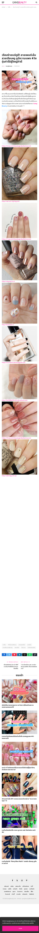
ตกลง (20, 928)
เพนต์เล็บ (17, 648)
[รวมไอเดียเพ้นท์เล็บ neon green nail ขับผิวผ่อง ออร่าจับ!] (19, 816)
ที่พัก (32, 891)
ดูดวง (14, 891)
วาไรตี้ (13, 894)
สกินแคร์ (6, 886)
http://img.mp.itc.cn (8, 281)
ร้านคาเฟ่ (7, 894)
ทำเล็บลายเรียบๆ (12, 645)
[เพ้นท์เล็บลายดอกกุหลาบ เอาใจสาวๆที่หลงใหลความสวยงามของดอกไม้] (19, 691)
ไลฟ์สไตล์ (31, 894)
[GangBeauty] (19, 2)
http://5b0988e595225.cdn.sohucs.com (14, 400)
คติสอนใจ (24, 894)
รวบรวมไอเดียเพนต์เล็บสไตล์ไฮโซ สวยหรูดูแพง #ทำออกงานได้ (18, 737)
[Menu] (3, 2)
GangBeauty (9, 66)
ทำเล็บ (20, 889)
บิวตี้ (32, 886)
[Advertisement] (19, 31)
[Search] (36, 2)
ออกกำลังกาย (7, 891)
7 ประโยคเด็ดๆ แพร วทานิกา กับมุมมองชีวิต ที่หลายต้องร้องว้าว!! (29, 667)
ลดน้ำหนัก (31, 889)
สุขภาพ (26, 889)
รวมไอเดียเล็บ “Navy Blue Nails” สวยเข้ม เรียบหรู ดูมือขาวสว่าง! (19, 862)
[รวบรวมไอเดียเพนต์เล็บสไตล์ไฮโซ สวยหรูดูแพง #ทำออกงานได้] (19, 722)
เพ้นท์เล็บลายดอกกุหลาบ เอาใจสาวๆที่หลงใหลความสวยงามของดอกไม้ (18, 706)
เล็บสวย (23, 648)
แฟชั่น (9, 889)
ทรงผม (4, 889)
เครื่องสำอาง (25, 886)
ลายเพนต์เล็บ (22, 645)
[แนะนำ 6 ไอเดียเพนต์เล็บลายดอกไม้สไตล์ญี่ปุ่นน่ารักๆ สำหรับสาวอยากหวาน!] (19, 753)
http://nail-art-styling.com (10, 201)
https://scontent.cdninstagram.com (13, 362)
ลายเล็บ (29, 645)
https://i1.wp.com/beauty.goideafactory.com (16, 239)
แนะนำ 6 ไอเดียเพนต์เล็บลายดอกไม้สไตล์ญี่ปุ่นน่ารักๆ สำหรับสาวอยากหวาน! (18, 769)
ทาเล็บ (4, 645)
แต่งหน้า (15, 889)
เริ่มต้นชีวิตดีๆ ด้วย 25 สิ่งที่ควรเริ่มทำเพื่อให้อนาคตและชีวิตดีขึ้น (11, 667)
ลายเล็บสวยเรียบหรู (7, 648)
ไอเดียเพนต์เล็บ (31, 648)
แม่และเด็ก (18, 886)
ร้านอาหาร (20, 891)
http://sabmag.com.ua (9, 476)
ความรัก (19, 894)
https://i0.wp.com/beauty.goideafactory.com (16, 438)
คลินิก (12, 886)
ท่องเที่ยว (26, 891)
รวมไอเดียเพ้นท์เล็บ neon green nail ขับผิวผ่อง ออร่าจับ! (19, 831)
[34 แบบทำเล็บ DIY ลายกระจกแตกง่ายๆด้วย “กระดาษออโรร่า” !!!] (19, 785)
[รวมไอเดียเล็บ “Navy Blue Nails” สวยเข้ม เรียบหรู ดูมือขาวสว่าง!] (19, 847)
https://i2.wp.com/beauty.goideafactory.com (16, 146)
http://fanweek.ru (8, 325)
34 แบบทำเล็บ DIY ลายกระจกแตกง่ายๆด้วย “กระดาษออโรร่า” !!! (19, 800)
